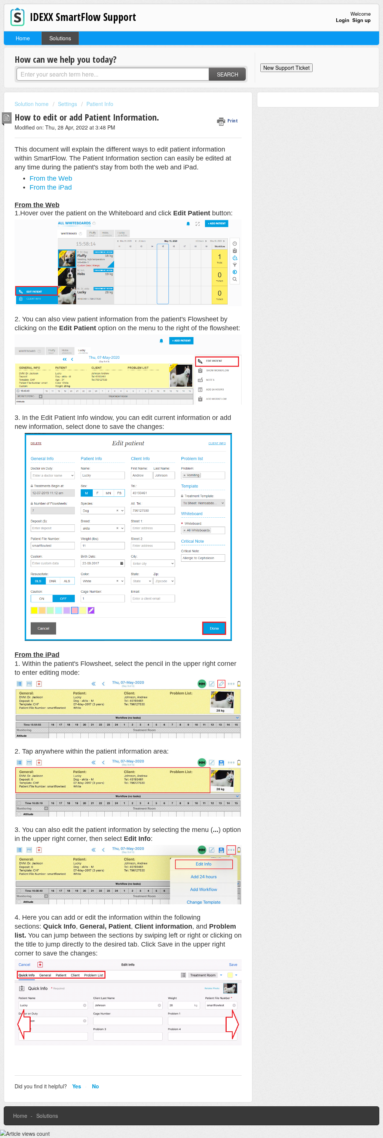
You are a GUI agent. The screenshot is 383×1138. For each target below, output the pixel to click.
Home (23, 38)
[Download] (178, 485)
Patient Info (99, 103)
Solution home (32, 103)
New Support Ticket (286, 67)
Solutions (60, 38)
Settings (67, 103)
